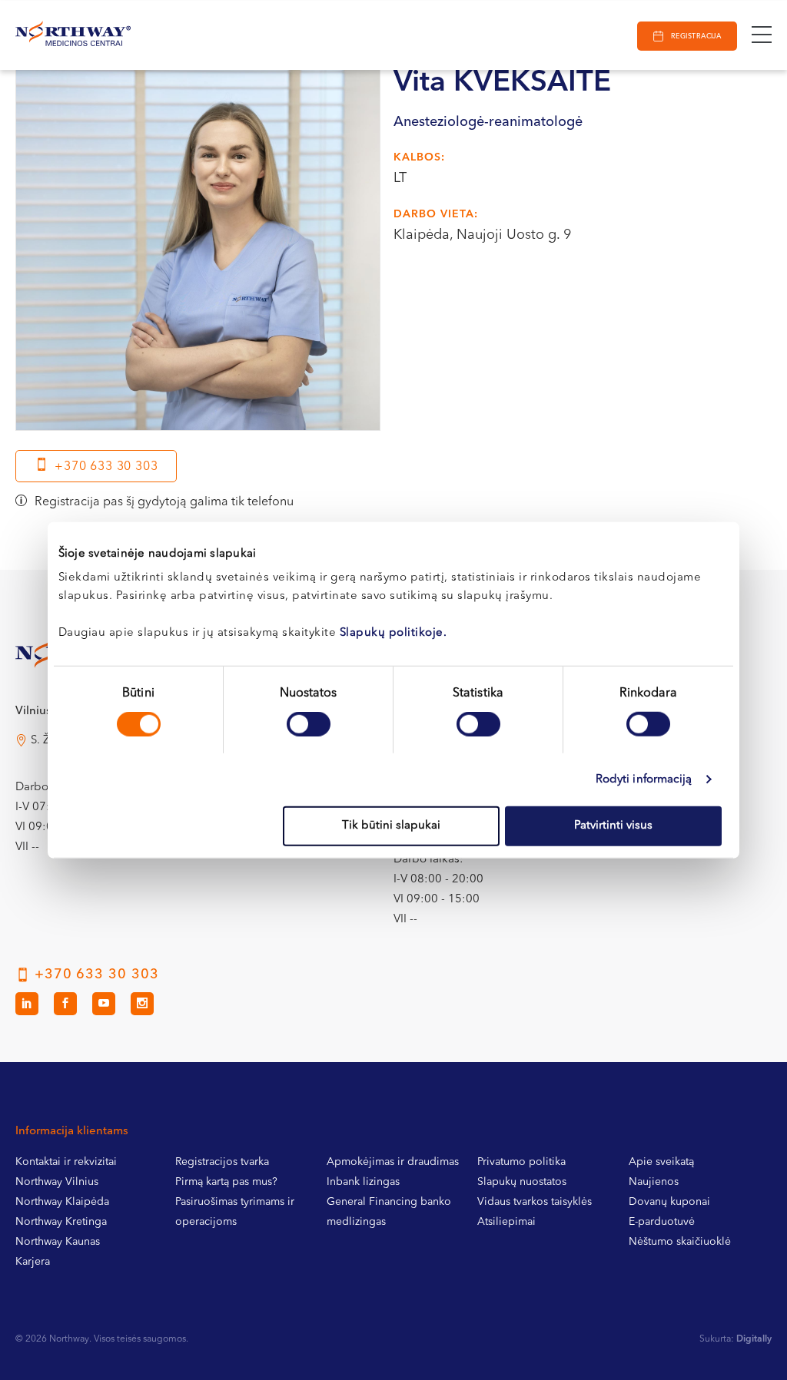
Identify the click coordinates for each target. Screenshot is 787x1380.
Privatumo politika (521, 1162)
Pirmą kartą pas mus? (226, 1181)
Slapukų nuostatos (521, 1181)
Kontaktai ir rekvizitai (66, 1162)
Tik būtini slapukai (391, 826)
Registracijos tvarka (222, 1162)
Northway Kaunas (57, 1241)
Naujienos (654, 1181)
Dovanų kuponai (669, 1201)
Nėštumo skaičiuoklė (680, 1241)
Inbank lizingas (363, 1181)
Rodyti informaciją (644, 779)
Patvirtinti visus (613, 826)
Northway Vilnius (56, 1181)
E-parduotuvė (662, 1221)
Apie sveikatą (661, 1162)
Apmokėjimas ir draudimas (393, 1162)
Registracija (696, 36)
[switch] (308, 723)
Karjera (32, 1261)
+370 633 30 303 (106, 467)
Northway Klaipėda (62, 1201)
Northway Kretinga (61, 1221)
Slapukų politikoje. (393, 633)
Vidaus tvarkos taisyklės (534, 1201)
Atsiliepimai (506, 1221)
